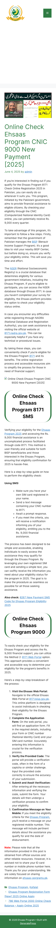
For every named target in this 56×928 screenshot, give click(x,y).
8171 (32, 355)
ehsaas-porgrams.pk (35, 877)
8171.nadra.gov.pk (15, 333)
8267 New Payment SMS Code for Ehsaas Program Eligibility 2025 (27, 601)
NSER (13, 268)
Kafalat (34, 887)
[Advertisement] (28, 56)
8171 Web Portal (32, 657)
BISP (34, 241)
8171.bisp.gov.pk (39, 698)
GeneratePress (28, 923)
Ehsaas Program (39, 817)
